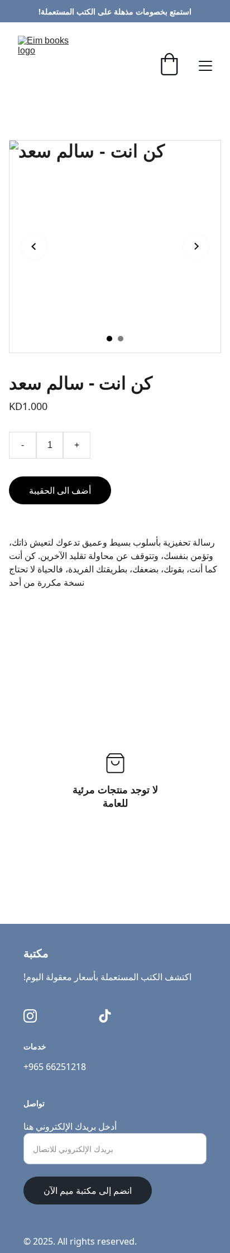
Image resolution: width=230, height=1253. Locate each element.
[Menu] (205, 66)
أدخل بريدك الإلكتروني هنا (70, 1126)
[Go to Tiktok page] (105, 1016)
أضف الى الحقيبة (60, 490)
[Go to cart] (169, 65)
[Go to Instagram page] (30, 1016)
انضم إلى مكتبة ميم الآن (88, 1190)
